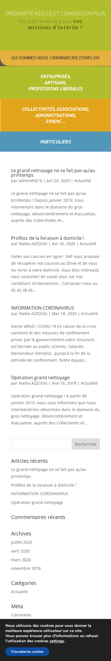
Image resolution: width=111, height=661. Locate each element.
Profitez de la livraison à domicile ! (47, 238)
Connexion (21, 615)
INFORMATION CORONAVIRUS (42, 308)
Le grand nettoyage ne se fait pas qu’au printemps (53, 172)
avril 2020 (20, 551)
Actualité (82, 180)
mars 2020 (21, 559)
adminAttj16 (30, 180)
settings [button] (57, 641)
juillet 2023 (21, 542)
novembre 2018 (26, 568)
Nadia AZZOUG (33, 243)
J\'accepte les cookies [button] (27, 651)
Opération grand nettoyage (40, 377)
